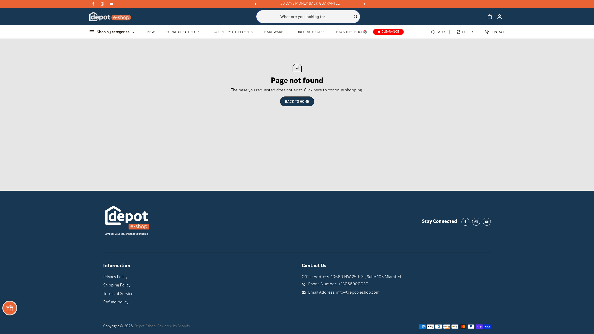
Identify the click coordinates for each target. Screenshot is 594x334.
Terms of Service (118, 294)
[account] (499, 16)
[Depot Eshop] (110, 16)
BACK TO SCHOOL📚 (351, 31)
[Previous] (256, 4)
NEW (151, 31)
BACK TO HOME (297, 101)
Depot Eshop (144, 326)
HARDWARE (273, 31)
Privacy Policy (115, 277)
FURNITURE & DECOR (182, 32)
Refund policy (115, 302)
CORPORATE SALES (310, 31)
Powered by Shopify (173, 326)
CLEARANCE (390, 32)
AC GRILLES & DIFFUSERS (233, 31)
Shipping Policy (116, 285)
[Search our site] (355, 17)
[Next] (364, 4)
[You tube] (111, 4)
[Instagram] (102, 4)
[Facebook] (93, 4)
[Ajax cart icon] (489, 16)
